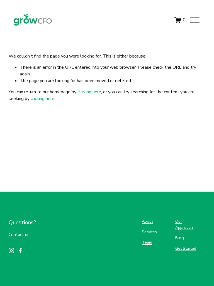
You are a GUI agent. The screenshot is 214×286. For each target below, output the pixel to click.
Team (147, 242)
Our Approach (184, 224)
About (147, 221)
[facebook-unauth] (20, 250)
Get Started (185, 248)
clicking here (89, 92)
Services (149, 232)
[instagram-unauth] (11, 250)
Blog (179, 237)
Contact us (19, 235)
